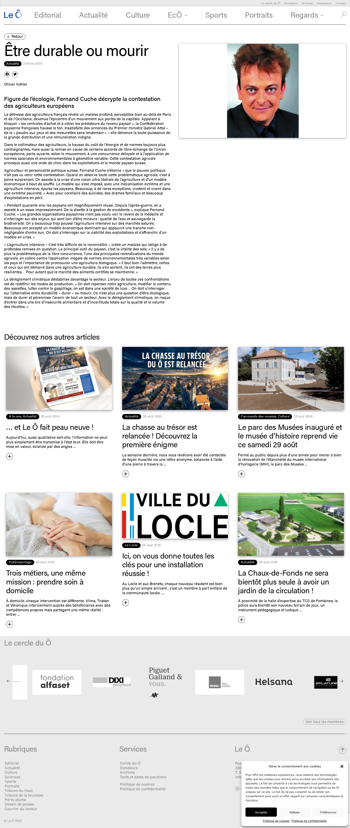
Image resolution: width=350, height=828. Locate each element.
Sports (216, 14)
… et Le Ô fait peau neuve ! (49, 426)
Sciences (12, 777)
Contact (341, 3)
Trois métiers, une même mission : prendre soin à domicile (45, 581)
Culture (138, 14)
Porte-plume (15, 799)
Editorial (47, 14)
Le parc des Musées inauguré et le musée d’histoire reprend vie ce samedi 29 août (290, 435)
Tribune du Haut (19, 790)
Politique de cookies (276, 821)
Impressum (324, 3)
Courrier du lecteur (21, 808)
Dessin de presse (19, 804)
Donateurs (291, 3)
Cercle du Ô (130, 763)
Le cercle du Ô (270, 3)
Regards (304, 14)
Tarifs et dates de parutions (143, 777)
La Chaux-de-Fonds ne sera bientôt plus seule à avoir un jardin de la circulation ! (283, 581)
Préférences (328, 812)
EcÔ (175, 14)
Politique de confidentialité (309, 821)
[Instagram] (237, 788)
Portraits (259, 14)
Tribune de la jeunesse (24, 795)
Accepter (261, 812)
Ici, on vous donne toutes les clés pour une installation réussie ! (168, 564)
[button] (342, 766)
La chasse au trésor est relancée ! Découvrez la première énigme (159, 435)
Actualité (93, 14)
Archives (307, 3)
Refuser (295, 812)
